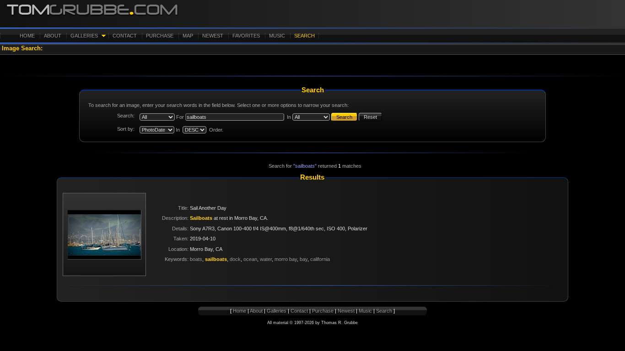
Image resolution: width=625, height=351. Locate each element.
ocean (250, 259)
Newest (212, 35)
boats (196, 259)
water (266, 259)
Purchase (159, 35)
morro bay (286, 259)
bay (303, 259)
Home (27, 35)
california (320, 259)
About (52, 35)
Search (304, 35)
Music (277, 35)
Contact (125, 35)
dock (235, 259)
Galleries (84, 35)
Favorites (246, 35)
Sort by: (126, 129)
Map (188, 35)
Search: (126, 115)
